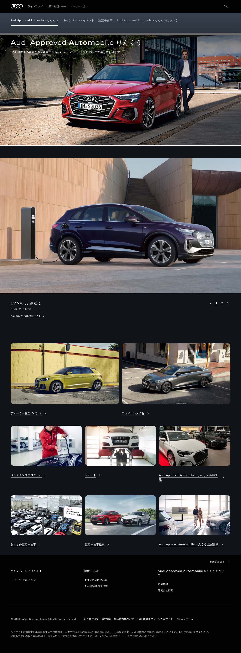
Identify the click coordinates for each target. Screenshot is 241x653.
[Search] (226, 6)
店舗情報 (163, 583)
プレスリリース (184, 618)
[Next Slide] (227, 303)
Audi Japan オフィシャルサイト (155, 618)
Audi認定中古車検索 (96, 586)
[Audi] (17, 6)
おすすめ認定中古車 (96, 579)
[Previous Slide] (210, 303)
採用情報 (106, 618)
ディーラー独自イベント (24, 579)
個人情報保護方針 (124, 618)
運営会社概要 (165, 590)
